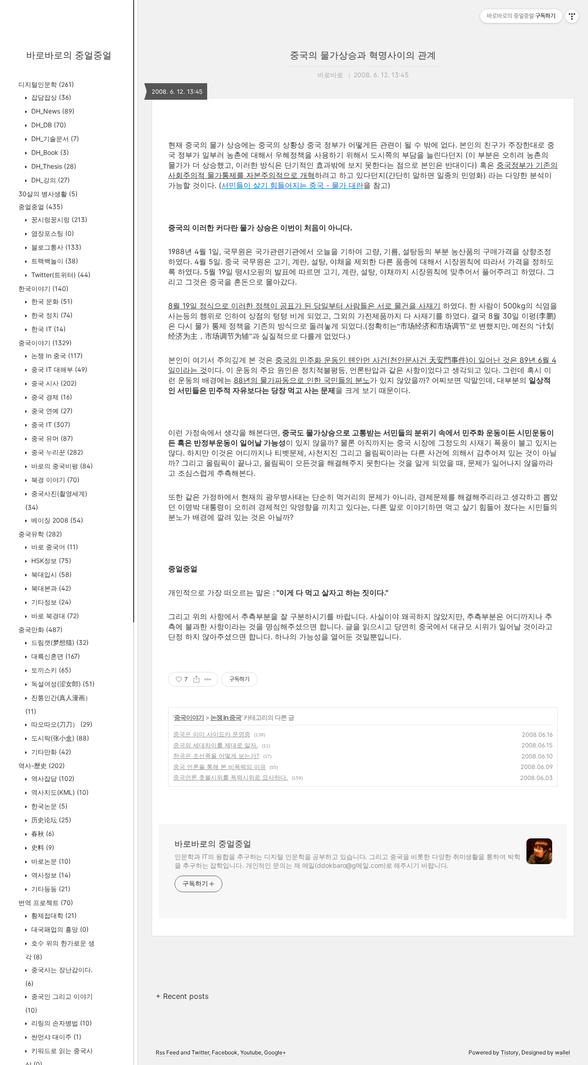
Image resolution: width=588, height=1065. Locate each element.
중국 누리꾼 (56, 452)
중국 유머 (51, 438)
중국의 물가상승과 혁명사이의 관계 (363, 55)
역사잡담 (51, 778)
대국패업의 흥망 (59, 929)
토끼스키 (50, 670)
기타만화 (50, 752)
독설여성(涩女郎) (62, 684)
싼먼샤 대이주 (55, 1037)
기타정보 (50, 602)
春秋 (41, 833)
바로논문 (50, 861)
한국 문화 (51, 301)
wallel (562, 1052)
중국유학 (40, 534)
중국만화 (40, 629)
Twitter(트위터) (59, 275)
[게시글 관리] (208, 679)
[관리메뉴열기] (572, 16)
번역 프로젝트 (45, 902)
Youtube (250, 1052)
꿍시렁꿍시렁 (58, 219)
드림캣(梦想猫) (59, 642)
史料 (41, 847)
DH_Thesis (52, 166)
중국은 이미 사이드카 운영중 (211, 734)
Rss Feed (167, 1052)
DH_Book (49, 152)
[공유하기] (196, 679)
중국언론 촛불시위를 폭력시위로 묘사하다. (230, 777)
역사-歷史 (41, 765)
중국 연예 (51, 411)
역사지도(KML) (59, 792)
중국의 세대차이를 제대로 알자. (215, 745)
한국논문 (48, 806)
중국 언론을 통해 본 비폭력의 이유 (219, 766)
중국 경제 (50, 397)
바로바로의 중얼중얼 (69, 55)
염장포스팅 (51, 233)
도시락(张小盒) (59, 738)
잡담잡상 (50, 97)
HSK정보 (50, 560)
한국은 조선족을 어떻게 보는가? (216, 755)
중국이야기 (45, 343)
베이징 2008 (56, 520)
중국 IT (49, 424)
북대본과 (50, 588)
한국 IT (47, 329)
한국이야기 (43, 288)
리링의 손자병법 (60, 1023)
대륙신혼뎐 (54, 656)
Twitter (200, 1052)
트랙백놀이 (53, 261)
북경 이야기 (54, 480)
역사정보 (50, 875)
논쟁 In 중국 (56, 355)
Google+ (275, 1052)
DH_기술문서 (54, 138)
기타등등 (49, 889)
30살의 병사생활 (48, 194)
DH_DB (47, 125)
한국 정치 (51, 315)
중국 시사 (53, 383)
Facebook (224, 1052)
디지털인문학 (46, 84)
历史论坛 (50, 820)
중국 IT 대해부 (58, 369)
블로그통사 (55, 247)
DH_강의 (49, 180)
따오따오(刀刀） (60, 724)
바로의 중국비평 (61, 466)
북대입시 (50, 574)
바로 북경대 (54, 616)
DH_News (51, 111)
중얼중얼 (40, 207)
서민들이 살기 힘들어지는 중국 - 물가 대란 (292, 185)
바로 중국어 (53, 547)
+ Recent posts (182, 996)
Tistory (510, 1052)
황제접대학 (53, 915)
